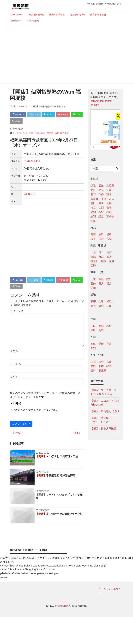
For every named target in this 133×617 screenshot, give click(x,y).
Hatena (49, 114)
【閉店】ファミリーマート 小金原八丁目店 (105, 392)
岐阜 (109, 279)
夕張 (101, 194)
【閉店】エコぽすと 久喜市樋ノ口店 (105, 402)
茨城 (111, 261)
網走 (101, 216)
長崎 (93, 370)
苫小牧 (110, 216)
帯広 (111, 198)
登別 (93, 212)
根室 (93, 207)
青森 (93, 234)
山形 (101, 238)
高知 (93, 348)
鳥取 (101, 330)
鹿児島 (102, 370)
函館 (101, 185)
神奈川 (94, 261)
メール (15, 364)
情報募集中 (16, 20)
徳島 (93, 343)
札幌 (109, 203)
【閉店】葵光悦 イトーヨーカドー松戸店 (105, 420)
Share (17, 121)
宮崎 (109, 361)
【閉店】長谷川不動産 (103, 428)
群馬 (103, 261)
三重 (93, 279)
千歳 (109, 190)
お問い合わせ (32, 20)
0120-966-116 (32, 161)
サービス (17, 133)
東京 (101, 256)
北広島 (110, 185)
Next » (76, 433)
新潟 (93, 256)
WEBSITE (30, 194)
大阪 (93, 306)
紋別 (93, 216)
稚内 (109, 212)
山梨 (109, 252)
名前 (14, 351)
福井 (109, 283)
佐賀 (93, 361)
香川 (109, 343)
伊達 (93, 185)
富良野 (94, 198)
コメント (17, 311)
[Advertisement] (65, 54)
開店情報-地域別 (36, 14)
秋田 (101, 234)
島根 (109, 325)
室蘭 (109, 194)
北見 (101, 190)
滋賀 (101, 306)
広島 (93, 330)
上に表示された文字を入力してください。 (34, 410)
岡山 (101, 325)
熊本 (101, 366)
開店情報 (64, 133)
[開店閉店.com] (32, 5)
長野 (93, 265)
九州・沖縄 (28, 133)
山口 (93, 325)
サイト (14, 376)
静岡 (93, 287)
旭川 (101, 203)
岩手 (93, 238)
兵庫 (101, 301)
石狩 (101, 212)
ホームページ (17, 14)
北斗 (93, 190)
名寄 (93, 194)
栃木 (109, 256)
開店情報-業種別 (57, 14)
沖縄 (93, 366)
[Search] (117, 169)
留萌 (109, 207)
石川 (101, 283)
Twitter (35, 114)
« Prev (16, 433)
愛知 (93, 283)
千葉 (93, 252)
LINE (77, 114)
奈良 (109, 306)
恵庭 (93, 203)
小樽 (103, 198)
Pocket (64, 114)
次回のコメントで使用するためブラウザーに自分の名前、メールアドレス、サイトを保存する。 (46, 395)
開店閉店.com (61, 606)
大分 (101, 361)
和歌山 (110, 301)
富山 (101, 279)
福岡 (57, 133)
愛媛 (101, 343)
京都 (93, 301)
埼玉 (101, 252)
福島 (109, 234)
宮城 (109, 238)
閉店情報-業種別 (98, 14)
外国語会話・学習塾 (43, 133)
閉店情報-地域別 (77, 14)
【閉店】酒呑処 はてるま (105, 411)
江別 (101, 207)
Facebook (19, 114)
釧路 (93, 221)
